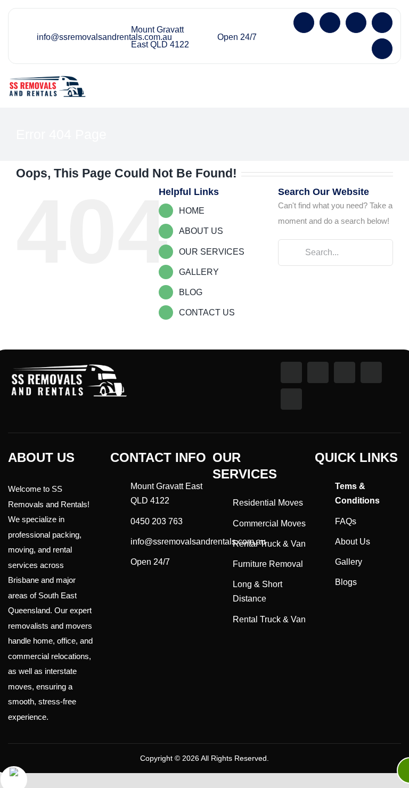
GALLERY (199, 272)
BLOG (190, 292)
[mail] (382, 22)
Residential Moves (268, 502)
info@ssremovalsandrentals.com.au (104, 37)
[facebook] (303, 22)
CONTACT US (207, 312)
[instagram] (330, 22)
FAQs (345, 521)
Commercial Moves (269, 523)
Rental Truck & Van (269, 543)
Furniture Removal (268, 563)
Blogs (346, 582)
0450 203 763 (156, 521)
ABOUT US (201, 230)
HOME (191, 210)
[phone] (382, 48)
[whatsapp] (356, 22)
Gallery (348, 561)
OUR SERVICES (211, 251)
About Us (352, 541)
